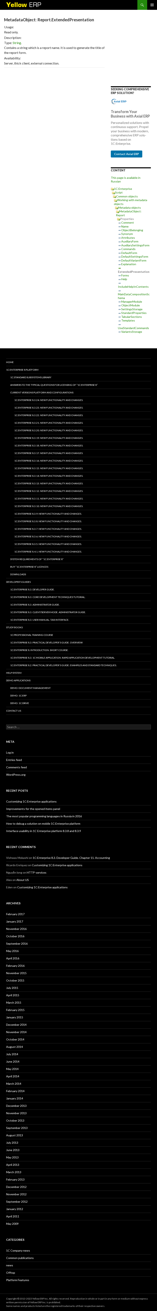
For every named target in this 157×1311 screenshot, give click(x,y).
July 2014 (12, 1054)
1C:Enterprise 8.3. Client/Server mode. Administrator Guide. (48, 612)
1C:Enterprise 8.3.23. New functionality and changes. (48, 407)
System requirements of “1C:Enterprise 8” (37, 559)
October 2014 (15, 1039)
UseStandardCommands (133, 328)
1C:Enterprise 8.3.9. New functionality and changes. (48, 513)
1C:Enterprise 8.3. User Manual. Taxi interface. (39, 619)
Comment (127, 222)
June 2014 (12, 1061)
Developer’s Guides (18, 581)
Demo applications (18, 680)
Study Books (14, 627)
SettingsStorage (131, 309)
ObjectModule (130, 305)
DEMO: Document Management (30, 687)
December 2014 (16, 1024)
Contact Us (13, 710)
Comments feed (16, 767)
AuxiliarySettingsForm (135, 245)
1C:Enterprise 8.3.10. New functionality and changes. (48, 506)
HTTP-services (36, 872)
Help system (13, 672)
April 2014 (12, 1076)
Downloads (18, 574)
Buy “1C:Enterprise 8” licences (29, 566)
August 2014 (14, 1046)
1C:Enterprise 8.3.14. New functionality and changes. (48, 475)
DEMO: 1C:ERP (18, 695)
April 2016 (12, 958)
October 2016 (15, 936)
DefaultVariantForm (133, 260)
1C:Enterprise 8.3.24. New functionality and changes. (48, 400)
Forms (125, 275)
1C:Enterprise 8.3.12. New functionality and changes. (48, 490)
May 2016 (12, 951)
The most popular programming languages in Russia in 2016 (44, 816)
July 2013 (12, 1142)
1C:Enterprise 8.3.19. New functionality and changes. (48, 437)
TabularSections (131, 316)
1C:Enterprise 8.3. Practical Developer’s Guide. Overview (46, 642)
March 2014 (13, 1083)
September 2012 (17, 1201)
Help (124, 279)
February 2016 (15, 965)
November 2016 (16, 929)
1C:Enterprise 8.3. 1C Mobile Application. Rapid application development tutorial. (62, 657)
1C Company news (18, 1250)
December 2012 (16, 1187)
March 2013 (13, 1172)
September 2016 (17, 943)
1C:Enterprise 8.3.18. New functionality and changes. (48, 445)
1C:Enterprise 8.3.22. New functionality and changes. (48, 415)
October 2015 (15, 980)
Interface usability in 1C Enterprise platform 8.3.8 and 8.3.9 (43, 831)
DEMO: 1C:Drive (19, 703)
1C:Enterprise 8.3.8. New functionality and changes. (48, 521)
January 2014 (14, 1098)
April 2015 (12, 995)
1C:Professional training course (31, 634)
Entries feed (14, 760)
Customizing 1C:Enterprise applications (31, 801)
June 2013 (12, 1150)
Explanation (128, 264)
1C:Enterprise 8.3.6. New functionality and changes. (48, 536)
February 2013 (15, 1179)
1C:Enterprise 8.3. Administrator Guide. (35, 604)
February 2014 (15, 1091)
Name (125, 226)
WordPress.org (16, 774)
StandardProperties (134, 313)
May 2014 (12, 1069)
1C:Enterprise (123, 188)
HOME (10, 362)
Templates (128, 320)
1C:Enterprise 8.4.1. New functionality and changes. (48, 551)
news (9, 1265)
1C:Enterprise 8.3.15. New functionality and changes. (48, 468)
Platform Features (17, 1280)
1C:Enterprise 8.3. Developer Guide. (32, 589)
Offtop (10, 1272)
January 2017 (14, 921)
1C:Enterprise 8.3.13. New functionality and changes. (48, 483)
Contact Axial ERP (126, 154)
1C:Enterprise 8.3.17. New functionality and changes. (48, 453)
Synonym (127, 233)
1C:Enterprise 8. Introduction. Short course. (39, 650)
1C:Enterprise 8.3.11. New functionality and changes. (48, 498)
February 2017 (15, 914)
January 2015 (14, 1017)
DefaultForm (129, 253)
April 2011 (12, 1216)
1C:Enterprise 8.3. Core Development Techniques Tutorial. (47, 597)
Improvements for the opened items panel (33, 809)
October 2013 (15, 1120)
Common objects (127, 196)
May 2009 (12, 1223)
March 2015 (13, 1002)
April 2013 (12, 1164)
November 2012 (16, 1194)
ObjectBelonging (132, 230)
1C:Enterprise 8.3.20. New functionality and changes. (48, 430)
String (17, 43)
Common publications (20, 1258)
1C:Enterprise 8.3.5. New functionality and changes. (48, 544)
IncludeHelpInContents (133, 286)
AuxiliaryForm (129, 241)
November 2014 (16, 1032)
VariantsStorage (131, 331)
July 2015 (12, 987)
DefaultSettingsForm (134, 256)
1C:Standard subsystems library (30, 377)
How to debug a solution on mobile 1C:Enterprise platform (43, 823)
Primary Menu (152, 5)
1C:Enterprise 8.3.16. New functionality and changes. (48, 460)
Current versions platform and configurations (41, 392)
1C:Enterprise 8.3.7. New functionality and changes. (48, 528)
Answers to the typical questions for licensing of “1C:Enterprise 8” (54, 384)
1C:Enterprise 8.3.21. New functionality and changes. (48, 422)
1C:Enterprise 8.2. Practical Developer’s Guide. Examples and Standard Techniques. (63, 665)
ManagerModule (131, 301)
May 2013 (12, 1157)
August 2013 (14, 1135)
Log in (10, 752)
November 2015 (16, 973)
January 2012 (14, 1209)
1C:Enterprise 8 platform (22, 369)
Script (119, 192)
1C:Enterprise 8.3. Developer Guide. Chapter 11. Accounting (71, 857)
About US (22, 880)
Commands (128, 249)
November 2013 (16, 1113)
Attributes (128, 237)
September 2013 (17, 1128)
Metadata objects (129, 207)
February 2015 (15, 1010)
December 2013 (16, 1105)
